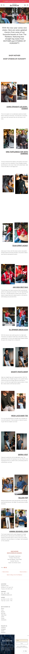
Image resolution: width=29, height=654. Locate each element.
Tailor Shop (3, 615)
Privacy (2, 618)
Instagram (3, 629)
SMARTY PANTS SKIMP (19, 372)
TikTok (2, 630)
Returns (3, 611)
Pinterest (3, 632)
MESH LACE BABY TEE (19, 416)
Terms (2, 616)
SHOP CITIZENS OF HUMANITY (14, 59)
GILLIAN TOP (23, 498)
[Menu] (1, 5)
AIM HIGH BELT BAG (20, 287)
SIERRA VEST (23, 455)
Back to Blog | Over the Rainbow (14, 575)
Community (3, 620)
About (2, 608)
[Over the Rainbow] (14, 5)
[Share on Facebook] (4, 567)
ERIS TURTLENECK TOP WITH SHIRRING (17, 153)
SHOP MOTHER (14, 55)
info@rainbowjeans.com (6, 595)
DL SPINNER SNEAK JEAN (18, 330)
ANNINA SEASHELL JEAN (18, 531)
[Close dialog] (28, 635)
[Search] (4, 5)
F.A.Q (2, 610)
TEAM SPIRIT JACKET (20, 246)
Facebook (3, 627)
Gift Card (3, 613)
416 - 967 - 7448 (5, 593)
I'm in (22, 643)
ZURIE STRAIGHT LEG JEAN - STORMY (17, 108)
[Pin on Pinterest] (6, 567)
